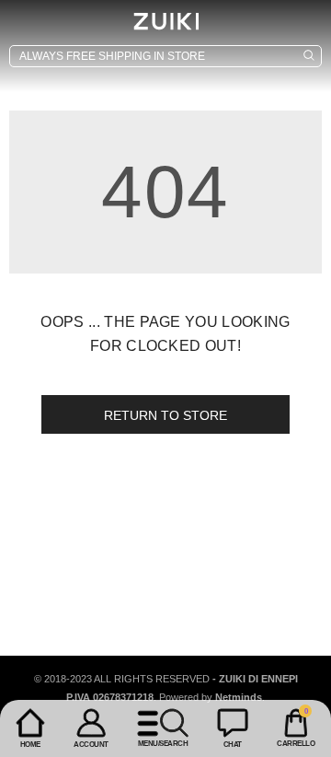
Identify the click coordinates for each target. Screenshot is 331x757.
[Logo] (165, 21)
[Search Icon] (165, 56)
